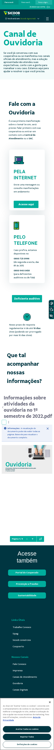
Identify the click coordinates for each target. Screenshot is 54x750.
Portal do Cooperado (27, 572)
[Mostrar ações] (8, 422)
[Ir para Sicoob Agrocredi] (11, 13)
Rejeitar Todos (27, 737)
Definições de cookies (27, 744)
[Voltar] (3, 407)
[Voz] (51, 310)
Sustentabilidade (27, 595)
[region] (27, 724)
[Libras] (51, 303)
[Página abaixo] (32, 539)
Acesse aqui (26, 204)
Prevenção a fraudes (27, 584)
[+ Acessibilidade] (51, 316)
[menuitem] (9, 2)
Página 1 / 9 (17, 539)
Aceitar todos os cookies (27, 729)
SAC (31, 138)
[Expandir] (40, 539)
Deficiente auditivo (27, 298)
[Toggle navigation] (47, 18)
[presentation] (10, 2)
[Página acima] (27, 539)
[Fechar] (47, 428)
